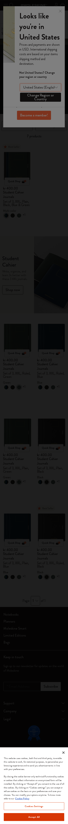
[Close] (63, 752)
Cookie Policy (22, 798)
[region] (34, 785)
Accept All (34, 817)
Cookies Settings (34, 806)
